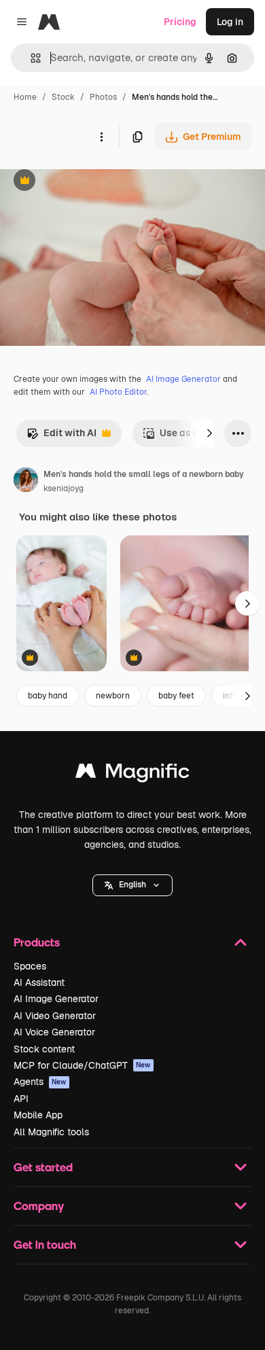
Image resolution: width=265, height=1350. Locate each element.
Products (37, 942)
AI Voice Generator (54, 1032)
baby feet (176, 695)
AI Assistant (39, 982)
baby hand (47, 695)
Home (25, 97)
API (21, 1099)
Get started (43, 1167)
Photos (103, 97)
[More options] (101, 136)
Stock (63, 97)
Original (87, 181)
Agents (40, 1082)
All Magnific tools (51, 1132)
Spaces (30, 966)
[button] (132, 885)
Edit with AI (61, 436)
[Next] (209, 433)
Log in (230, 22)
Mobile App (38, 1115)
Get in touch (45, 1244)
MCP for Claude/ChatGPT (82, 1065)
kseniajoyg (63, 488)
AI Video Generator (55, 1016)
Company (39, 1205)
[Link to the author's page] (26, 481)
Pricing (180, 22)
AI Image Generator (183, 379)
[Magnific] (132, 774)
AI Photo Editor (118, 392)
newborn (113, 695)
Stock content (44, 1049)
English (132, 884)
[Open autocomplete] (30, 58)
